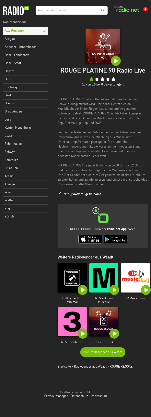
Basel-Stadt (13, 63)
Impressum (99, 396)
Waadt (9, 192)
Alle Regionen (15, 31)
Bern (8, 79)
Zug (7, 208)
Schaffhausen (14, 144)
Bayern (10, 71)
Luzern (9, 135)
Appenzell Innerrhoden (21, 47)
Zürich (9, 216)
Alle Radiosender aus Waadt (102, 352)
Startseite (64, 366)
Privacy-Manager (56, 396)
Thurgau (11, 184)
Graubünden (13, 111)
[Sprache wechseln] (145, 9)
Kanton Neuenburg (18, 127)
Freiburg (11, 87)
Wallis (9, 200)
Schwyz (10, 152)
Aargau (10, 39)
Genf (8, 95)
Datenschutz (79, 396)
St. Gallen (11, 168)
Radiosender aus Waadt (90, 366)
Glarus (9, 103)
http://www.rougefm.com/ (82, 194)
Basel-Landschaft (17, 55)
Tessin (9, 176)
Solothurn (11, 160)
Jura (8, 119)
